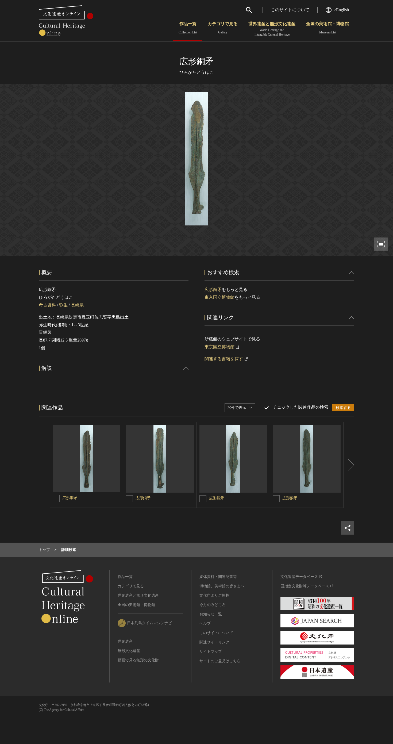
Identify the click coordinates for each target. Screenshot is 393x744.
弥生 (63, 305)
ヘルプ (205, 624)
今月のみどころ (212, 605)
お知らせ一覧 (210, 614)
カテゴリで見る (223, 27)
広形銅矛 (213, 289)
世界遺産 (125, 641)
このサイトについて (290, 9)
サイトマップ (210, 652)
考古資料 (47, 305)
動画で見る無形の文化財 (138, 660)
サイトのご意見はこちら (220, 661)
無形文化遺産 (129, 651)
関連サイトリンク (214, 642)
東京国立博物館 (219, 297)
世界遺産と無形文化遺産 (271, 28)
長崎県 (77, 305)
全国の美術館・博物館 (327, 27)
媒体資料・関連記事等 (218, 577)
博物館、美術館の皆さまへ (221, 586)
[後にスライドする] (349, 465)
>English (341, 9)
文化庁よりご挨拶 (214, 595)
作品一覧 (188, 27)
